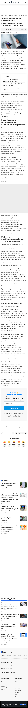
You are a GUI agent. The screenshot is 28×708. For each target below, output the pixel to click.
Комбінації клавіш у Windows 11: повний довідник (7, 518)
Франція (21, 427)
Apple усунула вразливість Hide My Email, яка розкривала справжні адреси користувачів (9, 638)
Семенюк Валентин (5, 32)
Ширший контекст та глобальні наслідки (12, 88)
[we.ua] (14, 673)
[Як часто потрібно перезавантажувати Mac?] (23, 625)
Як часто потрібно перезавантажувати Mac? (8, 626)
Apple (7, 426)
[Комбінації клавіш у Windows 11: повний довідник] (23, 518)
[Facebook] (2, 673)
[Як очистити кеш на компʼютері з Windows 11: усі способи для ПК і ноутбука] (23, 508)
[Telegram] (6, 673)
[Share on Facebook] (5, 29)
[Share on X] (7, 29)
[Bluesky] (12, 673)
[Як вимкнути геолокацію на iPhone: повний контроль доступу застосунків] (23, 527)
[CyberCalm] (14, 2)
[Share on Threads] (9, 29)
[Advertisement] (14, 8)
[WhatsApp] (8, 673)
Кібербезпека (6, 656)
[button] (23, 704)
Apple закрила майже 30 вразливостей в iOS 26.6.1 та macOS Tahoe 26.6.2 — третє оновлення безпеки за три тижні (9, 497)
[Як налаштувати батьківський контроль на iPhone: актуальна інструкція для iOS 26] (23, 604)
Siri (10, 426)
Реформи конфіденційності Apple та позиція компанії (13, 84)
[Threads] (10, 673)
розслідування (15, 427)
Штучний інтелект (19, 656)
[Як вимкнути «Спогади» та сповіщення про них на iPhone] (23, 616)
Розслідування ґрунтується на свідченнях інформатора (11, 80)
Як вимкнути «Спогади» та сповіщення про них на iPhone (10, 616)
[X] (4, 673)
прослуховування (5, 427)
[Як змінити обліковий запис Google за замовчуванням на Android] (23, 485)
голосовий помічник (16, 426)
